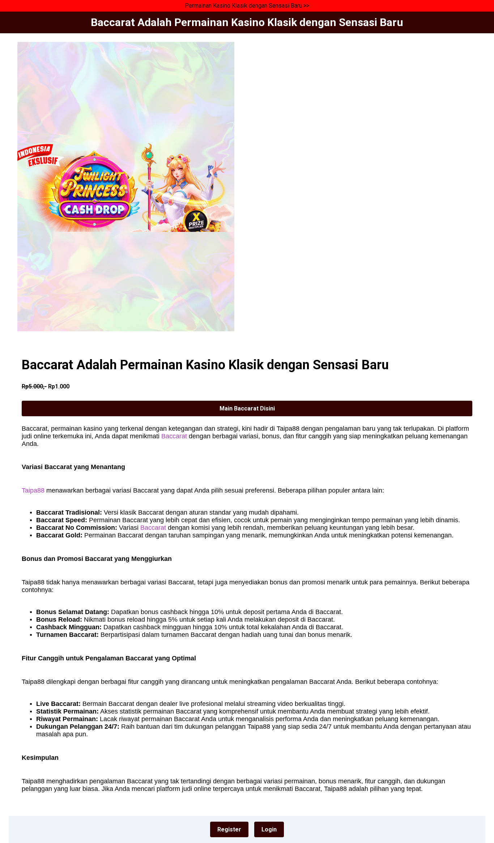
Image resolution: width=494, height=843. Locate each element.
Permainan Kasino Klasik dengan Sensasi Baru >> (247, 5)
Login (269, 829)
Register (229, 829)
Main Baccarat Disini (247, 408)
